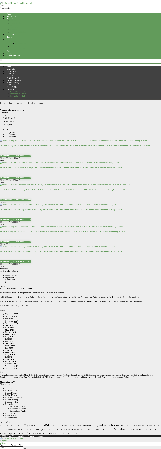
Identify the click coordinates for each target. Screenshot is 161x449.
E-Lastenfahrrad (56, 425)
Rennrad (13, 30)
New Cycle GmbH (83, 430)
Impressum (9, 277)
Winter (37, 433)
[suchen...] (25, 448)
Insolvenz (33, 430)
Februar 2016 (10, 361)
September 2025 (11, 316)
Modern (61, 430)
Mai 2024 (9, 325)
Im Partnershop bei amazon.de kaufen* (15, 156)
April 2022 (9, 350)
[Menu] (1, 60)
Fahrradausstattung (17, 46)
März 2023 (9, 343)
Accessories (3, 425)
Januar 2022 (10, 352)
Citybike (13, 21)
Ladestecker (51, 430)
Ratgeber (119, 429)
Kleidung (39, 430)
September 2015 (11, 368)
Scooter (144, 430)
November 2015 (11, 366)
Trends (30, 433)
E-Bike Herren (12, 73)
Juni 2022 (9, 348)
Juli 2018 (8, 357)
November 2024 (11, 321)
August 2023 (10, 337)
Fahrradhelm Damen (18, 91)
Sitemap (3, 286)
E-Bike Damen (12, 71)
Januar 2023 (10, 346)
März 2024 (9, 330)
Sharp (148, 430)
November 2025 (11, 314)
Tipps (11, 433)
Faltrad (13, 25)
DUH (39, 425)
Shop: (9, 67)
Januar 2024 (10, 334)
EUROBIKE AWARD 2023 (140, 425)
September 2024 (11, 323)
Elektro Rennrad (111, 425)
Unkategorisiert (11, 418)
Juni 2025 (9, 319)
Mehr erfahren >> (7, 382)
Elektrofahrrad (75, 425)
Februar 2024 (10, 332)
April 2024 (9, 328)
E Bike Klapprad (13, 78)
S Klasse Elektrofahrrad (19, 32)
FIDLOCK (152, 425)
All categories (8, 125)
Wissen (52, 433)
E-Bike (46, 425)
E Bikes (65, 425)
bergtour (20, 425)
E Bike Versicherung (15, 55)
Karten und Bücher (17, 48)
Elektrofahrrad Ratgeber (92, 425)
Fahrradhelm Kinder (18, 96)
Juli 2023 (8, 339)
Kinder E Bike (12, 76)
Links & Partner (11, 275)
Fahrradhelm (11, 89)
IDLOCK (27, 430)
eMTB (123, 425)
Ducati (35, 425)
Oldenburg (92, 430)
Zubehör (10, 39)
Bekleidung (14, 41)
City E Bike (11, 69)
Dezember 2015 (11, 364)
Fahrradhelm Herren (18, 94)
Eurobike (129, 425)
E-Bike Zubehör (12, 85)
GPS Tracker (8, 430)
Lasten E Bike (12, 87)
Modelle (10, 19)
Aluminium (14, 425)
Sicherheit (153, 430)
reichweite (129, 430)
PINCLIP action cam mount (104, 430)
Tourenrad (14, 27)
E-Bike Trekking (13, 83)
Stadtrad (3, 433)
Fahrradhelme (20, 44)
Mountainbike (15, 23)
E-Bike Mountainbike (14, 80)
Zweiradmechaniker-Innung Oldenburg (67, 433)
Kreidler (44, 430)
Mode (56, 430)
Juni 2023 (9, 341)
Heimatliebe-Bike (19, 430)
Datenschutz (10, 280)
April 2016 (9, 359)
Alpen (9, 425)
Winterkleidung (43, 433)
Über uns (8, 282)
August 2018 (10, 355)
